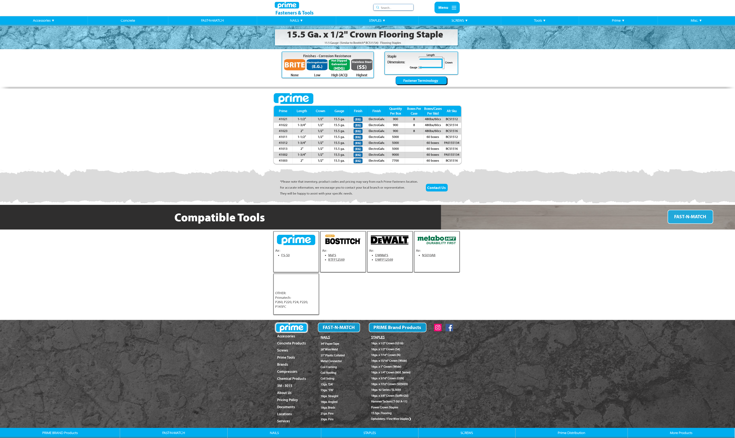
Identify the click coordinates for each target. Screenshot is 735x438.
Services (283, 421)
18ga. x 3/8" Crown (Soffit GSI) (389, 395)
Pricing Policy (287, 400)
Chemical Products (291, 378)
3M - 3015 (284, 385)
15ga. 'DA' (327, 384)
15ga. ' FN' (327, 390)
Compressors (287, 371)
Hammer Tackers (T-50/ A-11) (389, 401)
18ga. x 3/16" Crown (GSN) (387, 378)
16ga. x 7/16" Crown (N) (386, 355)
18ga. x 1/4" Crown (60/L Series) (391, 372)
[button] (44, 20)
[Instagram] (438, 327)
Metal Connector (331, 361)
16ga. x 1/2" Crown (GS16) (387, 343)
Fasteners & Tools (294, 13)
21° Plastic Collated (333, 355)
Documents (286, 407)
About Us (284, 393)
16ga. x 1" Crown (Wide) (386, 366)
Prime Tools (286, 357)
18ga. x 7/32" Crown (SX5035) (389, 384)
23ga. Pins (327, 419)
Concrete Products (291, 343)
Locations (284, 414)
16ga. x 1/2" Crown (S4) (385, 349)
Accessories (286, 336)
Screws (282, 350)
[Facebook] (449, 327)
